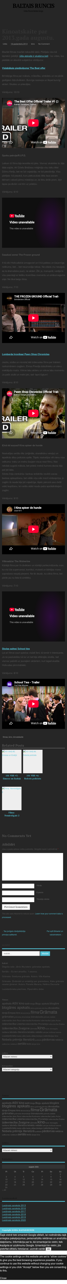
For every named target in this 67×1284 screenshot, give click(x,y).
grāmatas (8, 1016)
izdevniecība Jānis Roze (11, 1020)
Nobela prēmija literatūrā (18, 1039)
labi (48, 1249)
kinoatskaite (18, 737)
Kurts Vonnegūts (51, 1028)
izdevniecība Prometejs (36, 1023)
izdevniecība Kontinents (31, 1020)
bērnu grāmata (35, 1008)
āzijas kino (36, 1044)
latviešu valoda (34, 1032)
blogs (32, 1003)
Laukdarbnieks (9, 1035)
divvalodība (53, 1007)
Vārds (39, 885)
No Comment (44, 43)
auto (27, 1003)
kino (33, 43)
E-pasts (39, 892)
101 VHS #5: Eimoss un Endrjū (12, 777)
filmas (5, 737)
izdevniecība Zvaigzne (16, 1028)
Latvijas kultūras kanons (51, 1032)
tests (28, 1043)
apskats (7, 1003)
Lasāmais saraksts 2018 (14, 1214)
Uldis (5, 43)
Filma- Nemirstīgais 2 (11, 814)
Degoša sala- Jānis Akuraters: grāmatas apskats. (26, 966)
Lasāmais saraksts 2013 (14, 1205)
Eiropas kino (14, 1012)
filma (35, 1012)
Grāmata (48, 1011)
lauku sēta (21, 1035)
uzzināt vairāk (37, 1248)
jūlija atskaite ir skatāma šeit (33, 55)
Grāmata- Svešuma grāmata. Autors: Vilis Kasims (26, 976)
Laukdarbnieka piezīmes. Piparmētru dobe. (23, 989)
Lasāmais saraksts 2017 (14, 1211)
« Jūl (4, 1189)
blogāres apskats (16, 1007)
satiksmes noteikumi (9, 1044)
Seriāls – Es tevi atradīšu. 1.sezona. (19, 971)
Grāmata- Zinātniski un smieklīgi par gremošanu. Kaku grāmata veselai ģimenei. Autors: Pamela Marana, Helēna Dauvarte (33, 983)
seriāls (22, 1043)
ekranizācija (25, 1013)
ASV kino (18, 1003)
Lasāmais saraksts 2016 (14, 1208)
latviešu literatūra (18, 1032)
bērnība (45, 1008)
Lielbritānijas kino (50, 1035)
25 (15, 1184)
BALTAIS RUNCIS (33, 5)
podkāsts (38, 1040)
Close (3, 1278)
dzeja (4, 1012)
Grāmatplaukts (37, 1016)
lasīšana (5, 1032)
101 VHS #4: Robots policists (32, 777)
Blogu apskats (42, 1003)
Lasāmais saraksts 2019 (14, 1217)
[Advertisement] (34, 21)
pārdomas (48, 1039)
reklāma (59, 1039)
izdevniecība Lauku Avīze (50, 1020)
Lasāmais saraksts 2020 (14, 1220)
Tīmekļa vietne (42, 899)
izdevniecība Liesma (13, 1024)
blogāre (54, 1003)
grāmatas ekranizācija (22, 1017)
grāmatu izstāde (49, 1017)
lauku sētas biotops (34, 1035)
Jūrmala (33, 1028)
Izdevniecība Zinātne (56, 1024)
